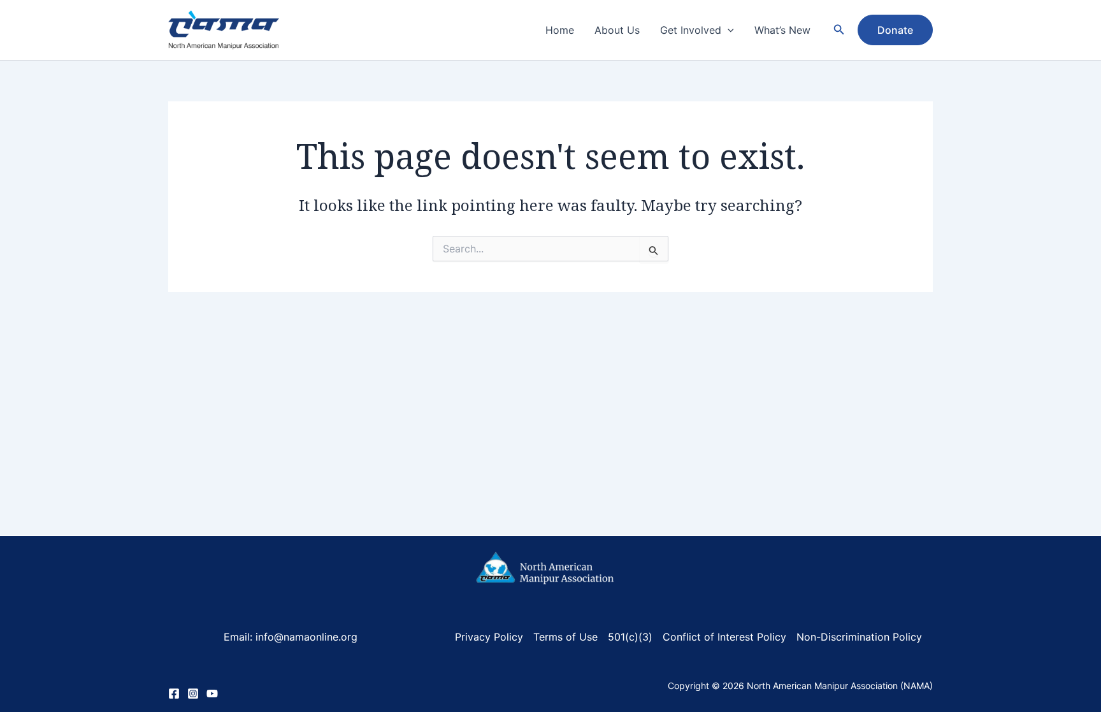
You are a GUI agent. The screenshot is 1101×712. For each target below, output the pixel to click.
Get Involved (690, 30)
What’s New (782, 30)
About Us (617, 30)
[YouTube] (212, 693)
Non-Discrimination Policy (859, 636)
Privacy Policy (489, 636)
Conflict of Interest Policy (724, 636)
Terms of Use (565, 636)
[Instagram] (193, 693)
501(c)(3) (630, 636)
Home (559, 30)
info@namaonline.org (304, 636)
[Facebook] (174, 693)
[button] (727, 29)
